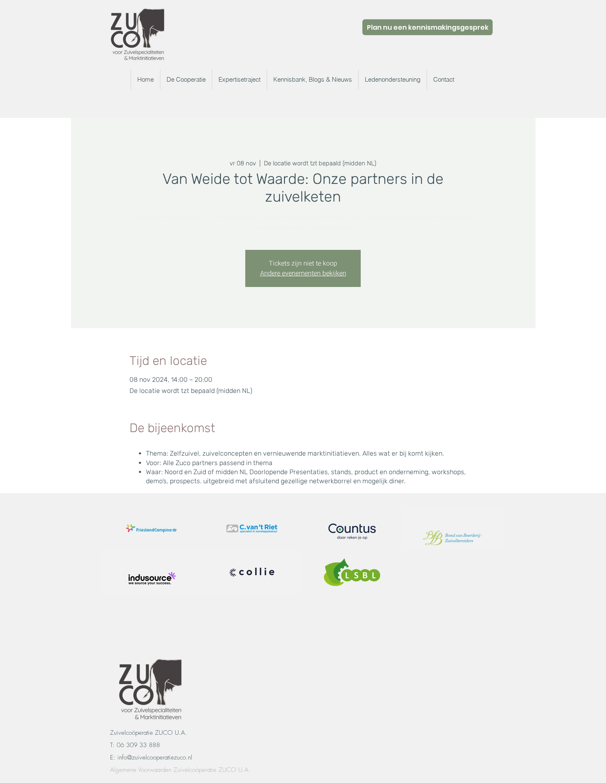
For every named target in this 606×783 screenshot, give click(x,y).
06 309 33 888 (138, 745)
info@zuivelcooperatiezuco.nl (154, 757)
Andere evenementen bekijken (303, 273)
